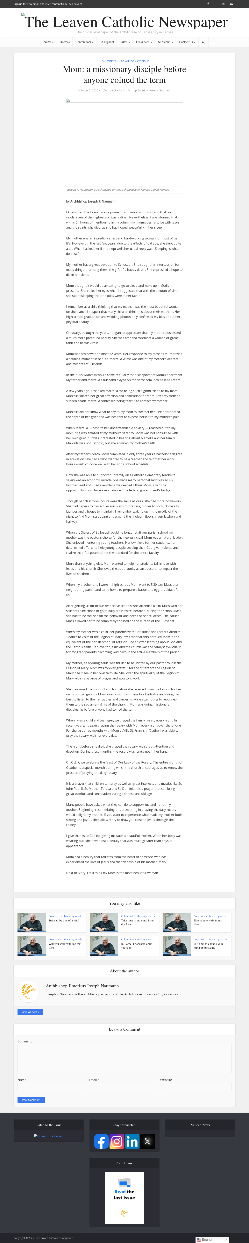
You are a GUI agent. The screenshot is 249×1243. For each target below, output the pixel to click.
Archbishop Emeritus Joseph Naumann (147, 90)
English (207, 1239)
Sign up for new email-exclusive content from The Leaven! (48, 4)
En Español (107, 42)
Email (94, 1080)
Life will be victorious (134, 61)
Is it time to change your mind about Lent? (208, 945)
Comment (25, 1041)
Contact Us (186, 42)
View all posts (30, 1012)
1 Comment (108, 90)
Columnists (108, 61)
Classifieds (142, 42)
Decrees (65, 42)
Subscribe (164, 42)
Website (166, 1080)
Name (23, 1080)
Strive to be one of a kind (64, 920)
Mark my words (73, 916)
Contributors (83, 42)
